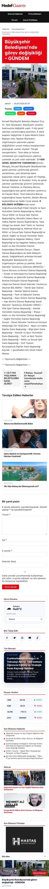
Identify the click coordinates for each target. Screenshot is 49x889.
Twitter (17, 109)
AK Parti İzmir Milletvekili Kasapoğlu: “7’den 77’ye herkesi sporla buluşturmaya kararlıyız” (24, 757)
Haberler (5, 29)
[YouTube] (30, 638)
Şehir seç (11, 614)
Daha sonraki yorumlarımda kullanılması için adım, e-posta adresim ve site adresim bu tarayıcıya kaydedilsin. (24, 578)
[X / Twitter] (14, 638)
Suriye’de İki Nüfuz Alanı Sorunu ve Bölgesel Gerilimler (24, 739)
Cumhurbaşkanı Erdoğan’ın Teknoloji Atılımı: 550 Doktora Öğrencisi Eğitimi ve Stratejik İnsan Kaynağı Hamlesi (24, 746)
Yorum (6, 514)
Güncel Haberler (15, 14)
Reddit (21, 113)
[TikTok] (37, 638)
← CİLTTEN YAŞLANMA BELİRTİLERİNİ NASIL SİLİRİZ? (11, 378)
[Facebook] (7, 638)
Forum (15, 20)
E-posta (7, 550)
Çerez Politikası (30, 20)
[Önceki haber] (35, 656)
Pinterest (31, 113)
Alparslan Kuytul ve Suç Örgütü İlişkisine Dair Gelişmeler (25, 734)
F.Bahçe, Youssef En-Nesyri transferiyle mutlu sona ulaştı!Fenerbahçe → (33, 379)
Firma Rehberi (34, 14)
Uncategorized (18, 29)
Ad (4, 540)
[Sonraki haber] (40, 656)
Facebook (28, 109)
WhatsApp (10, 113)
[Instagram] (22, 638)
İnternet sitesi (9, 561)
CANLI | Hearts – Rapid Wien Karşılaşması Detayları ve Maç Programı (23, 752)
